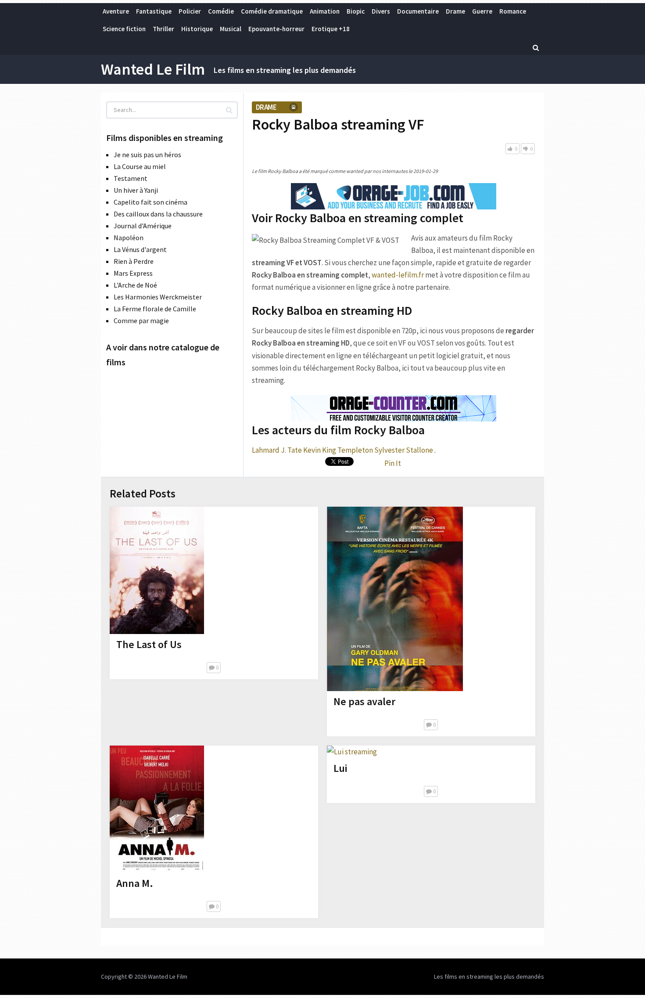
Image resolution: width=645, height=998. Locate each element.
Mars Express (133, 273)
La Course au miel (140, 166)
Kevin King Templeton (338, 450)
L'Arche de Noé (135, 285)
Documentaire (418, 11)
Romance (512, 11)
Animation (325, 11)
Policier (190, 11)
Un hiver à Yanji (136, 190)
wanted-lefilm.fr (398, 275)
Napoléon (128, 237)
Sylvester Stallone (403, 450)
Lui (340, 768)
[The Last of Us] (157, 570)
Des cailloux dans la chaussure (158, 213)
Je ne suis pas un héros (147, 154)
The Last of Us (149, 644)
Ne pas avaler (364, 701)
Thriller (163, 29)
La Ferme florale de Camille (155, 308)
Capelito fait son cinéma (150, 202)
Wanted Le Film (153, 69)
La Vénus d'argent (140, 249)
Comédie (221, 11)
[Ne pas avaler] (395, 599)
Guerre (482, 11)
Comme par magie (141, 320)
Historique (197, 29)
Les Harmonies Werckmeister (158, 296)
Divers (381, 11)
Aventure (116, 11)
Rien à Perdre (134, 261)
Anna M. (134, 883)
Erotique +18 (331, 29)
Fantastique (154, 11)
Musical (230, 29)
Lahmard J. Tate (277, 450)
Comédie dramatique (272, 11)
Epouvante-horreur (276, 29)
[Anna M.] (157, 809)
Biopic (356, 11)
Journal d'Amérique (143, 225)
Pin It (392, 463)
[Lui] (352, 752)
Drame (455, 11)
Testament (130, 178)
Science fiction (124, 29)
